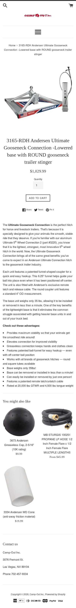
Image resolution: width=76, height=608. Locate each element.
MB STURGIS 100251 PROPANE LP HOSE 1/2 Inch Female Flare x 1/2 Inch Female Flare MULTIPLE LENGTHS (57, 443)
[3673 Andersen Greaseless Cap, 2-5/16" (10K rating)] (19, 421)
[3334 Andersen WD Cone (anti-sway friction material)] (19, 486)
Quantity (38, 179)
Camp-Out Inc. (37, 594)
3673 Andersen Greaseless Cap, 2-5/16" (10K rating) (19, 444)
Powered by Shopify (55, 594)
